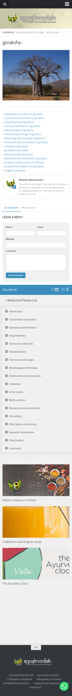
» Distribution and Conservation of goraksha (25, 142)
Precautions (15, 416)
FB (63, 290)
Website (10, 239)
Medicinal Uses (17, 400)
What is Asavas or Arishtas (19, 500)
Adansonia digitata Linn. (30, 32)
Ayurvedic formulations (21, 432)
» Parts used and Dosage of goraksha (22, 134)
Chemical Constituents (21, 343)
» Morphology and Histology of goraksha (24, 138)
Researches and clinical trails (24, 408)
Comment (11, 251)
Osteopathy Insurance (48, 679)
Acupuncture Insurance (46, 683)
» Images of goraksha (14, 170)
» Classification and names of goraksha (23, 114)
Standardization (17, 351)
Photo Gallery (16, 440)
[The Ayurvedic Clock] (36, 563)
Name (9, 227)
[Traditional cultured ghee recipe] (36, 522)
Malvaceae (52, 32)
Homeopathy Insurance (16, 683)
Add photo (30, 207)
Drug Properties (17, 335)
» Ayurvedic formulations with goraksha (23, 166)
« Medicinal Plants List (21, 300)
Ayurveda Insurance (48, 675)
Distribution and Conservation (25, 375)
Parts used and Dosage (21, 359)
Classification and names (22, 319)
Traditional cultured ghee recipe (22, 542)
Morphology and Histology (23, 367)
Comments (13, 207)
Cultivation (15, 384)
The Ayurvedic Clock (15, 583)
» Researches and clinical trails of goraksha (24, 158)
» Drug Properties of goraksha (18, 122)
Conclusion (15, 448)
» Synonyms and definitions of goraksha (23, 118)
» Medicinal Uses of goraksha (18, 154)
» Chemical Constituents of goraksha (21, 126)
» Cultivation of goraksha (15, 146)
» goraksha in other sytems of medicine (23, 162)
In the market (16, 392)
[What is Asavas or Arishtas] (36, 480)
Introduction (15, 311)
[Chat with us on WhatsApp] (64, 686)
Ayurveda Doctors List (21, 675)
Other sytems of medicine (23, 424)
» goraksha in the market (15, 150)
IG (53, 290)
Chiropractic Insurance (19, 679)
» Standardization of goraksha (18, 130)
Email (40, 227)
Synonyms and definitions (23, 327)
